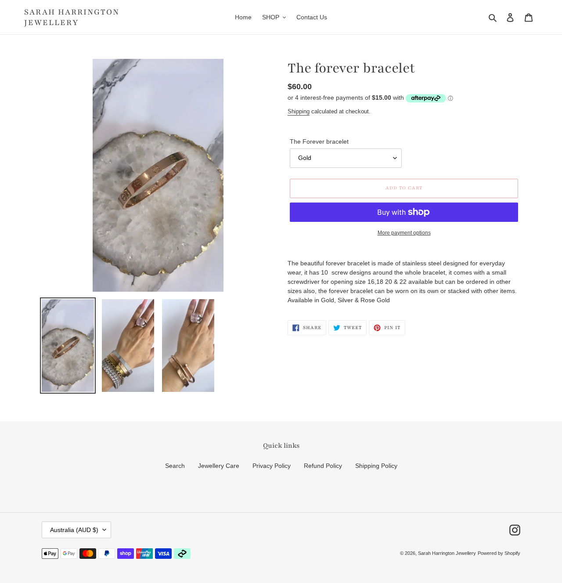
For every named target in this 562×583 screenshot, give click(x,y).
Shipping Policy (376, 465)
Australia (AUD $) (74, 529)
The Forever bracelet (319, 141)
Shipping (299, 111)
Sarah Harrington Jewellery (71, 17)
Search (175, 465)
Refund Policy (323, 465)
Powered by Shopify (499, 553)
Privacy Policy (271, 465)
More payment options (404, 233)
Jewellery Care (218, 465)
